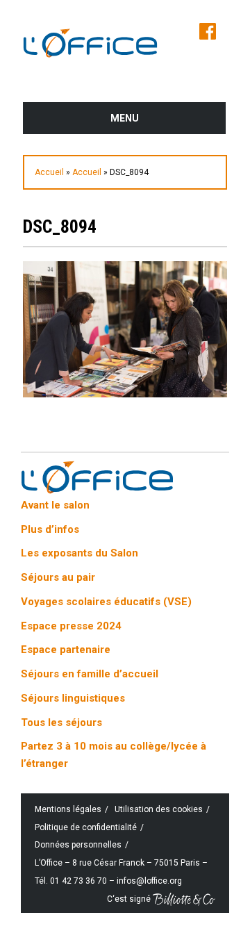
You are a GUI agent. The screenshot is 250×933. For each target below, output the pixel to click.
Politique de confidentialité (86, 827)
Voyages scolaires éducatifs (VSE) (106, 601)
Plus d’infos (50, 529)
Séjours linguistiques (73, 698)
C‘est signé (130, 898)
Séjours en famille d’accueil (89, 674)
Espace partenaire (65, 649)
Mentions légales (68, 809)
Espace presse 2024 (71, 626)
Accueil (49, 172)
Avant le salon (55, 505)
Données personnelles (78, 845)
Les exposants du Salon (79, 553)
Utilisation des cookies (159, 809)
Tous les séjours (61, 722)
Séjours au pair (58, 577)
